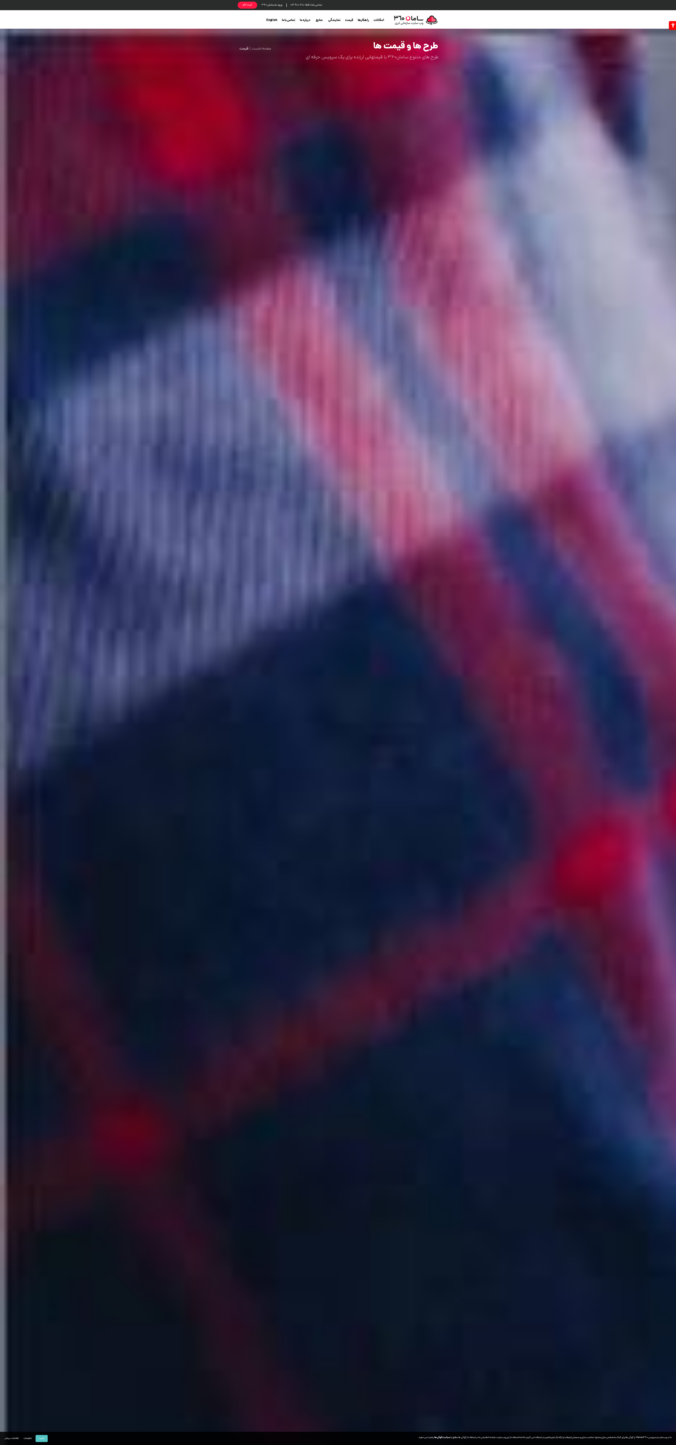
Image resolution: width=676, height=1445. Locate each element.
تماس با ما (288, 20)
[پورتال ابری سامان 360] (415, 20)
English (271, 20)
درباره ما (305, 20)
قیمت (349, 20)
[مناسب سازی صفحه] (672, 25)
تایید (41, 1438)
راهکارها (363, 20)
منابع (319, 20)
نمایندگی (334, 20)
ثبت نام (247, 5)
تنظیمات (28, 1438)
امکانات (379, 20)
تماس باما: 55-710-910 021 (306, 5)
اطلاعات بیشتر (12, 1438)
